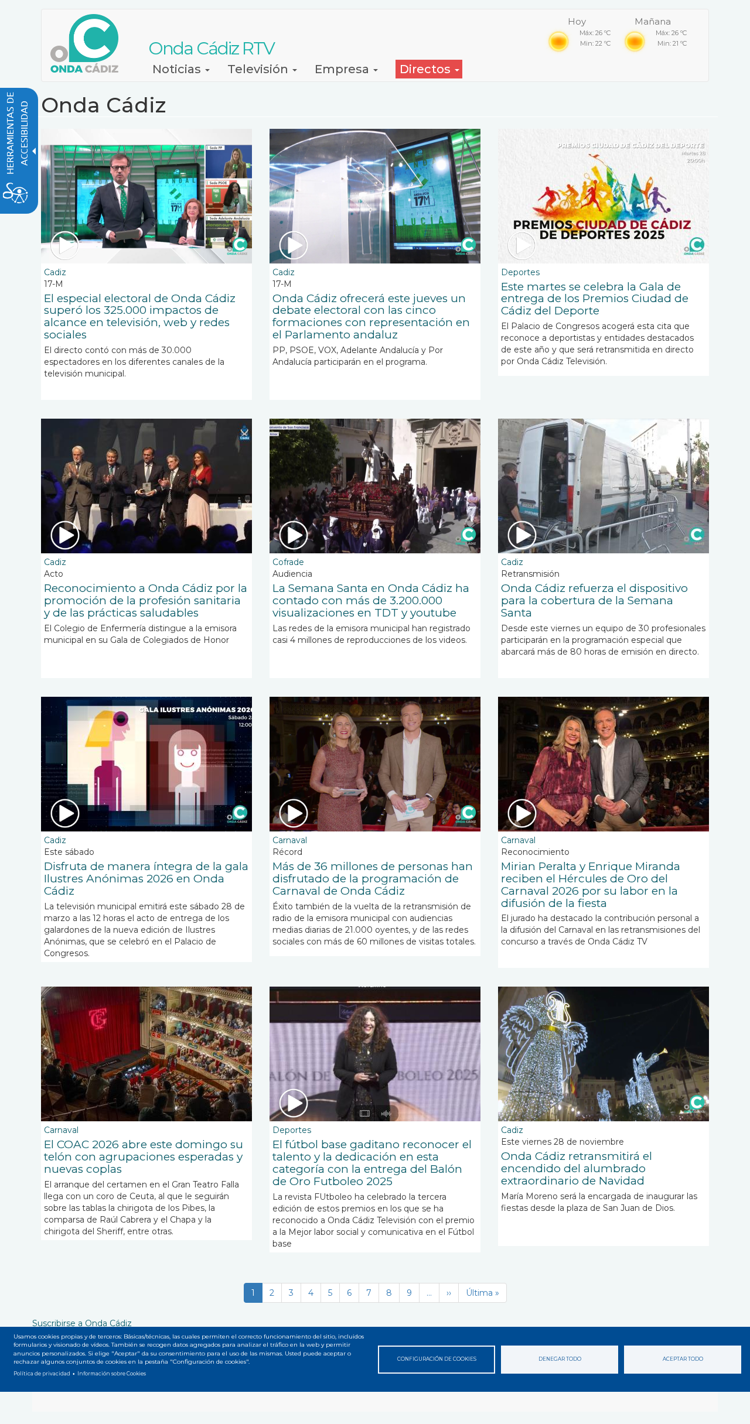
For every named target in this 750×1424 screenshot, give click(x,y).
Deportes (520, 272)
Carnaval (289, 840)
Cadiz (55, 272)
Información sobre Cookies (111, 1374)
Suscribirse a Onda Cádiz (82, 1323)
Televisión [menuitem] (259, 69)
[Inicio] (88, 43)
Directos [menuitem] (427, 69)
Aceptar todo (683, 1359)
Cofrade (288, 562)
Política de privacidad (41, 1374)
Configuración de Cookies (436, 1359)
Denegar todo (559, 1359)
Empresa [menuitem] (343, 69)
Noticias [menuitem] (178, 69)
